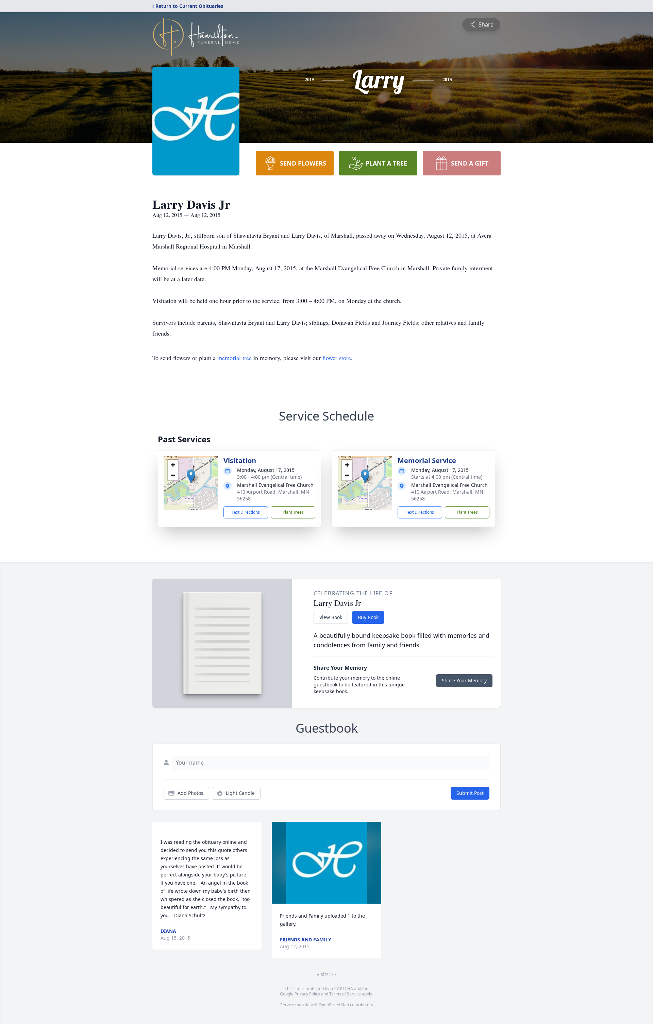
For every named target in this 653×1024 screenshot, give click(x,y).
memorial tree (234, 358)
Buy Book (368, 617)
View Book (330, 617)
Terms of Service (345, 994)
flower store (336, 358)
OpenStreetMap (334, 1005)
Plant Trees (293, 512)
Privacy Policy (307, 994)
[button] (191, 476)
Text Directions (246, 512)
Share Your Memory (464, 680)
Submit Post (470, 793)
